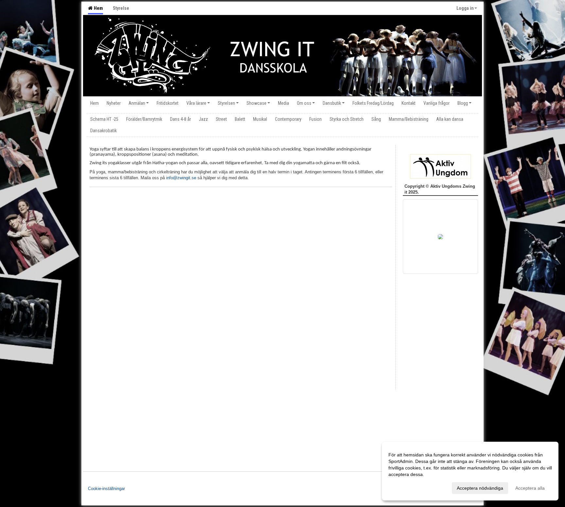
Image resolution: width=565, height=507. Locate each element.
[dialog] (470, 471)
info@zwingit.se (181, 177)
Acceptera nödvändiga (480, 488)
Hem (97, 8)
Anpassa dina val (406, 487)
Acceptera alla (530, 488)
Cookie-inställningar (106, 488)
